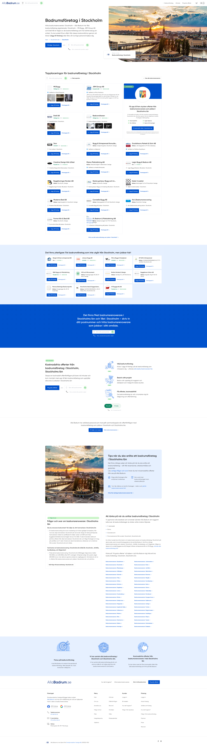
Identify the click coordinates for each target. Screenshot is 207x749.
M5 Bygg (56, 87)
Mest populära (76, 78)
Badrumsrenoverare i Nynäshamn (114, 561)
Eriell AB (56, 116)
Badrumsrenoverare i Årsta (141, 564)
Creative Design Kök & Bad (63, 162)
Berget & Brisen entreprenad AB (62, 258)
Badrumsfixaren (99, 116)
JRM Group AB (98, 87)
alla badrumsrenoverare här (143, 369)
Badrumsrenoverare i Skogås (141, 577)
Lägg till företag (55, 105)
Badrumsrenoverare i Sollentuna (142, 600)
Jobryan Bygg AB (87, 258)
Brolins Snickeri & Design (118, 272)
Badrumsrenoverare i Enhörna (113, 584)
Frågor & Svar (97, 709)
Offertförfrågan (113, 701)
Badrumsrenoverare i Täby (113, 577)
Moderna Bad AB (60, 200)
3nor (55, 143)
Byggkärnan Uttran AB (147, 272)
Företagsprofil (65, 105)
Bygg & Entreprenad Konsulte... (105, 143)
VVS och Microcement (87, 272)
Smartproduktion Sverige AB (73, 742)
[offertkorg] (109, 394)
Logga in (124, 697)
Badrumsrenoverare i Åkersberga (114, 568)
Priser (142, 722)
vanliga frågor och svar (119, 471)
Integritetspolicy (98, 718)
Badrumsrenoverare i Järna (113, 590)
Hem (95, 697)
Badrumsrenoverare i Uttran (141, 587)
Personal (111, 705)
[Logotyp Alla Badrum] (59, 682)
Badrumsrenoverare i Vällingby (114, 571)
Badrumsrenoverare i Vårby (113, 581)
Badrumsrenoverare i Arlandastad (143, 623)
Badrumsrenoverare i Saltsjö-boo (114, 600)
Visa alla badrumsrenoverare (152, 78)
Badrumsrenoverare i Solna (141, 584)
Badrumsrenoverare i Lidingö (142, 603)
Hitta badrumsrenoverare (110, 430)
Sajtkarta (96, 722)
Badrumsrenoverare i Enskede (142, 626)
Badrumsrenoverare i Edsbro (113, 623)
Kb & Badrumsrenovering (141, 200)
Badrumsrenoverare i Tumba (141, 607)
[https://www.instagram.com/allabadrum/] (161, 741)
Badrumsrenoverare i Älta (112, 616)
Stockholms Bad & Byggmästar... (90, 286)
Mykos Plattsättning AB (96, 162)
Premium (143, 718)
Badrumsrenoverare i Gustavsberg (115, 594)
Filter (95, 714)
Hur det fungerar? (106, 682)
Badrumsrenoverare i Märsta (113, 613)
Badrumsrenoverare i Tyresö (141, 620)
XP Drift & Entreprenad (145, 258)
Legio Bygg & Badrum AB (141, 162)
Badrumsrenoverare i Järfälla (142, 568)
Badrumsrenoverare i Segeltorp (114, 587)
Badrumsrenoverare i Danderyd (142, 594)
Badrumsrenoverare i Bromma (142, 574)
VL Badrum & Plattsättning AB (104, 219)
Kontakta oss (97, 705)
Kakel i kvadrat (138, 181)
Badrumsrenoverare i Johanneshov (143, 561)
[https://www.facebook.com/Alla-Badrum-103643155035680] (158, 741)
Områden (111, 709)
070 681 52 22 (54, 714)
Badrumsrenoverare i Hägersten (114, 603)
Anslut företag (145, 701)
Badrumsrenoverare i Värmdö (113, 574)
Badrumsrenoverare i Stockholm (114, 564)
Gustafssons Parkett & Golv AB (144, 143)
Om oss (96, 701)
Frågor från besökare (128, 709)
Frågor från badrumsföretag (148, 714)
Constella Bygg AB (100, 200)
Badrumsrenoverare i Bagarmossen (143, 610)
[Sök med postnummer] (41, 3)
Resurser (143, 726)
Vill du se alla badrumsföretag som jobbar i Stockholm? (102, 237)
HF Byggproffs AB (116, 286)
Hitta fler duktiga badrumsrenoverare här (120, 493)
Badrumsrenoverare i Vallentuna (114, 610)
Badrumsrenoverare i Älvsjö (141, 616)
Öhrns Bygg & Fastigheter (118, 258)
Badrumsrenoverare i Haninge (113, 626)
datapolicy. (143, 134)
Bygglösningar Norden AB (63, 181)
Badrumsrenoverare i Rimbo (113, 597)
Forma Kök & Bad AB (61, 219)
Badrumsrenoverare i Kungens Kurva (143, 597)
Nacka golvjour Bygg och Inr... (104, 181)
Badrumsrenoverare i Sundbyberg (143, 581)
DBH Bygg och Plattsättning (61, 272)
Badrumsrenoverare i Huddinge (142, 613)
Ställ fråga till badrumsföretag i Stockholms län (61, 564)
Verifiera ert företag (146, 705)
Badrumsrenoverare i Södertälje (142, 590)
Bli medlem (125, 701)
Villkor (110, 714)
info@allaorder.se (55, 720)
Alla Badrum (50, 699)
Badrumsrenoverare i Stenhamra (114, 620)
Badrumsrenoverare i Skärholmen (143, 571)
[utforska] (109, 366)
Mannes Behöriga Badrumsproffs (62, 286)
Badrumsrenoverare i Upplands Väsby (116, 607)
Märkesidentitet (113, 718)
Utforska (178, 3)
